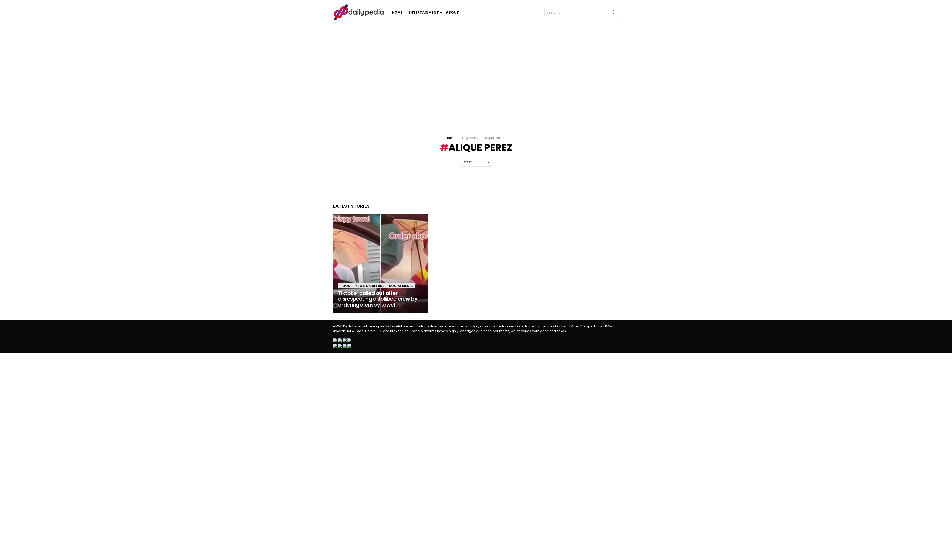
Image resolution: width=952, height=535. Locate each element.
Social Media (401, 285)
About (452, 12)
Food (345, 285)
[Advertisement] (476, 62)
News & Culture (369, 285)
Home (397, 12)
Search (614, 13)
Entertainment (423, 12)
